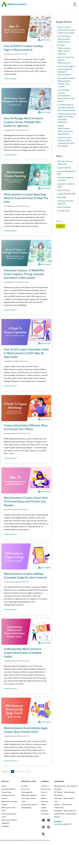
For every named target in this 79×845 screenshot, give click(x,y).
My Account (25, 789)
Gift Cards (62, 190)
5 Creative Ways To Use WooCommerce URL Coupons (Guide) (66, 107)
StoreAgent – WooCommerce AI (65, 811)
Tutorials (61, 211)
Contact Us (45, 786)
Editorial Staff (25, 282)
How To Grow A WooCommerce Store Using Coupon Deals (66, 30)
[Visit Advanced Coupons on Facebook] (43, 820)
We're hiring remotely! (61, 824)
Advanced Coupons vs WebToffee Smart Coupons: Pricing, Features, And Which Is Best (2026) (24, 274)
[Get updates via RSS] (43, 834)
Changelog (5, 826)
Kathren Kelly (23, 54)
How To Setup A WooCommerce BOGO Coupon (64, 39)
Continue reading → (10, 79)
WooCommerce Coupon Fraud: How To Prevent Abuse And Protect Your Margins (26, 501)
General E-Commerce (66, 184)
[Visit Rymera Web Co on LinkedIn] (48, 827)
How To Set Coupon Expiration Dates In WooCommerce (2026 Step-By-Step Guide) (26, 353)
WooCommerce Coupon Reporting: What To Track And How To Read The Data (26, 198)
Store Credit (63, 207)
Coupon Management (66, 171)
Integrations (5, 823)
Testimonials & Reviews (29, 795)
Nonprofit (44, 811)
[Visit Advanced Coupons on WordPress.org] (43, 827)
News (60, 197)
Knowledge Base (26, 792)
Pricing (3, 786)
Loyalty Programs (65, 194)
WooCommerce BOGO (9, 820)
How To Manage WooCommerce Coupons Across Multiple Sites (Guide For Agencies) (23, 122)
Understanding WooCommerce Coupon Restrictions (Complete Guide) (23, 653)
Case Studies (63, 168)
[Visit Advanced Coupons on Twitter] (48, 820)
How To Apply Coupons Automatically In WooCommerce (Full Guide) (66, 95)
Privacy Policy (45, 789)
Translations (45, 814)
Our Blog (24, 786)
